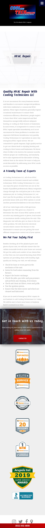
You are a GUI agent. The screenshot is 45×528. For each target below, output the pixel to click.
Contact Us (22, 338)
